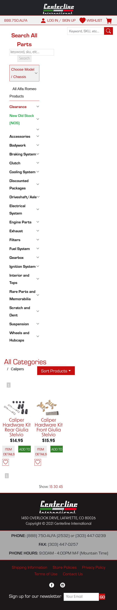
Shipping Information (29, 567)
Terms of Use (45, 573)
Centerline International (58, 9)
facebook (51, 585)
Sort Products (54, 371)
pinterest (68, 585)
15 (51, 487)
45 (61, 487)
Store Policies (65, 567)
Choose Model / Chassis (22, 73)
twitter (57, 585)
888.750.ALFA (15, 20)
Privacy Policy (93, 567)
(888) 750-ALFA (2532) (48, 535)
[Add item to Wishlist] (5, 462)
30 (55, 487)
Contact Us (73, 573)
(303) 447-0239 (91, 535)
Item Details (9, 451)
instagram (62, 585)
